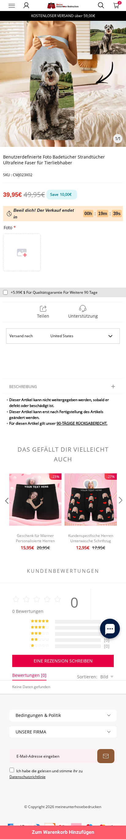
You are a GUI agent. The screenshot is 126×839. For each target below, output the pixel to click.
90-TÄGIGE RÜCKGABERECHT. (82, 423)
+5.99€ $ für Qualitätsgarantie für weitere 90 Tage (54, 292)
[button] (6, 512)
